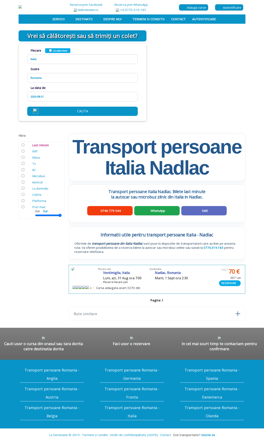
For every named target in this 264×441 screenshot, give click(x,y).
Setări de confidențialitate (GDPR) (134, 435)
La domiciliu (40, 188)
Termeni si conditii (95, 435)
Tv (34, 164)
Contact (165, 435)
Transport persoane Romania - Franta (132, 393)
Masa (36, 157)
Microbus (38, 176)
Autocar (37, 182)
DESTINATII (84, 19)
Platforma (39, 201)
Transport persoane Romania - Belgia (52, 411)
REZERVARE (229, 283)
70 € (231, 271)
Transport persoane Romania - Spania (212, 374)
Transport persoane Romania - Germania (132, 374)
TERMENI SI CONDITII (148, 19)
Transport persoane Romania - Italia (132, 411)
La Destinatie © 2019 (64, 435)
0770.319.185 (213, 247)
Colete (36, 194)
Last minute (40, 145)
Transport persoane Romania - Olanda (212, 411)
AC (34, 170)
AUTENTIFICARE (204, 19)
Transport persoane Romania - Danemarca (212, 393)
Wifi (35, 151)
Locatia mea (60, 50)
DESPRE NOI (112, 19)
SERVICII (58, 19)
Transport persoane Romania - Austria (52, 393)
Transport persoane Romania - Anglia (52, 374)
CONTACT (178, 19)
